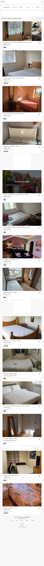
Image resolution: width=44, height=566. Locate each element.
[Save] (42, 7)
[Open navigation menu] (42, 2)
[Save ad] (39, 43)
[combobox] (13, 7)
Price (29, 7)
